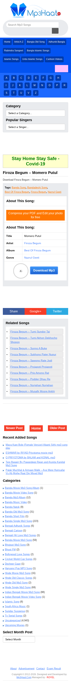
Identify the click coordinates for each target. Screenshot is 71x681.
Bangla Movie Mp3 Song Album (22, 488)
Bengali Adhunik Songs (17, 525)
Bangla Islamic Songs (38, 50)
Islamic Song (12, 601)
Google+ (35, 311)
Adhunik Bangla (56, 41)
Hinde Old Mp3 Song (16, 582)
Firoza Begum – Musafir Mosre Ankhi (32, 391)
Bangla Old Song (36, 41)
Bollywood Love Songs (17, 554)
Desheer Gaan (13, 563)
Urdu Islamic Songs (32, 59)
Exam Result (54, 668)
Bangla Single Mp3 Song (18, 521)
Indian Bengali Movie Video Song (23, 596)
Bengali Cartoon (13, 530)
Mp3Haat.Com (23, 677)
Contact (40, 668)
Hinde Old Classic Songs (18, 577)
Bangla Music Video (16, 502)
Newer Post (14, 428)
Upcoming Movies (15, 625)
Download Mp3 (44, 270)
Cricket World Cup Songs (19, 559)
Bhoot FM (10, 549)
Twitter (57, 311)
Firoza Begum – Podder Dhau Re (30, 379)
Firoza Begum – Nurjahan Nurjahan (31, 385)
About (13, 668)
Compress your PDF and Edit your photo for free (35, 215)
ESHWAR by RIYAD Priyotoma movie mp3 (29, 452)
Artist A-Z (18, 41)
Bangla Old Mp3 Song (17, 511)
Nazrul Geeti (54, 191)
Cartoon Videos (54, 59)
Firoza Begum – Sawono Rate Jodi (31, 360)
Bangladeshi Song (37, 187)
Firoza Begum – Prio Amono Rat (29, 372)
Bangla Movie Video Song (19, 492)
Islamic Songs (11, 59)
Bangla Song (19, 187)
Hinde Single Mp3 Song (18, 587)
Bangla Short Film (15, 516)
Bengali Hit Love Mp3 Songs (20, 535)
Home (7, 41)
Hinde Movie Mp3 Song (17, 573)
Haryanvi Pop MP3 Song (18, 568)
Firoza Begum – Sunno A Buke (28, 348)
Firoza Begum (38, 191)
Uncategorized (13, 620)
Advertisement (26, 668)
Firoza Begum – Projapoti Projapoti (31, 366)
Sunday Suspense (15, 611)
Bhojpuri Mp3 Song (15, 544)
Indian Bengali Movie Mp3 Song (22, 592)
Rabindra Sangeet (13, 50)
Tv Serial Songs (14, 615)
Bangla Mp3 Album (15, 497)
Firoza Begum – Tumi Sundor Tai (30, 331)
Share (14, 311)
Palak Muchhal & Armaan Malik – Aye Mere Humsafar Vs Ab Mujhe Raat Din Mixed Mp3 (35, 472)
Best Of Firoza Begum (17, 191)
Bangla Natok (12, 507)
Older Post (57, 428)
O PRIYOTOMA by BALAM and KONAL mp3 (30, 457)
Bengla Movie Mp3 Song (18, 540)
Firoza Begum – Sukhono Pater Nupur (33, 354)
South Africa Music (15, 606)
